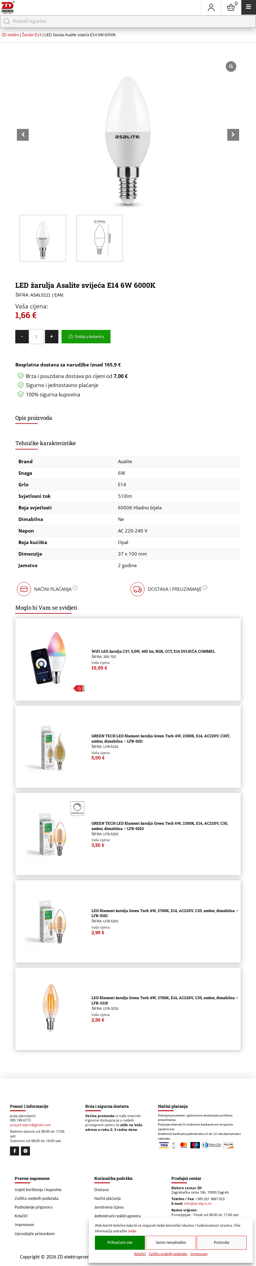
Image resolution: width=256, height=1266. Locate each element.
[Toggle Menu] (248, 7)
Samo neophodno (171, 1243)
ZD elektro (10, 35)
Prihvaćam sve (119, 1243)
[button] (233, 135)
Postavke (221, 1243)
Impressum (199, 1254)
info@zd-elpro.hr (198, 1203)
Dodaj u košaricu (89, 337)
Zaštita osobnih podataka (168, 1254)
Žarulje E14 (32, 35)
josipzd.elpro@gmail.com (30, 1125)
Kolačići (140, 1254)
